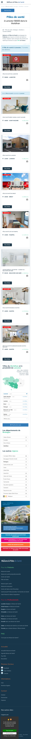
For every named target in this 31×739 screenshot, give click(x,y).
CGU (2, 683)
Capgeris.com (5, 714)
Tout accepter (9, 730)
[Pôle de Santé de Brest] (15, 181)
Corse (15, 467)
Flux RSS (3, 656)
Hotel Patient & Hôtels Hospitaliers (10, 594)
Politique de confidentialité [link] (10, 735)
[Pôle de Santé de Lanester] (15, 61)
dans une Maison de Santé (10, 621)
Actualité (4, 647)
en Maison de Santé (11, 604)
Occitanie (15, 487)
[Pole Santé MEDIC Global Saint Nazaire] (15, 105)
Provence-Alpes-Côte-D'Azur (15, 493)
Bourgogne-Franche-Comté (15, 459)
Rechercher (7, 10)
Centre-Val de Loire (15, 464)
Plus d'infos (7, 87)
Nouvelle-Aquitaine (15, 484)
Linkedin (5, 673)
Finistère (15, 440)
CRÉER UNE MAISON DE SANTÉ (15, 544)
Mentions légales (5, 685)
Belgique (17, 496)
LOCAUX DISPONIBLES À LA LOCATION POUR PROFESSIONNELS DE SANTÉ (15, 540)
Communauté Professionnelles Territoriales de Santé (15, 591)
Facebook (6, 668)
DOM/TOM (6, 470)
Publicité (3, 700)
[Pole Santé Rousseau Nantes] (15, 295)
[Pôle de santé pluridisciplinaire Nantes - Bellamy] (15, 333)
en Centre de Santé (8, 609)
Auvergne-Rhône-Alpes (15, 456)
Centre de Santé (5, 577)
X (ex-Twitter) (7, 670)
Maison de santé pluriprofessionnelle (11, 574)
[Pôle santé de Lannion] (15, 143)
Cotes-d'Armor (15, 437)
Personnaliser (9, 733)
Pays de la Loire (15, 490)
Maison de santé (5, 571)
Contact (3, 695)
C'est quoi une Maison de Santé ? (10, 637)
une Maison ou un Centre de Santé (14, 625)
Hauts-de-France (15, 476)
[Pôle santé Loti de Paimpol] (15, 219)
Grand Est (15, 473)
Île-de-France (15, 479)
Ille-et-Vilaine (7, 443)
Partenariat (4, 697)
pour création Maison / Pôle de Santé (13, 628)
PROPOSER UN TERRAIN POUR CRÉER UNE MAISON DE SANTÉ (15, 549)
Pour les (7, 567)
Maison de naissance (6, 586)
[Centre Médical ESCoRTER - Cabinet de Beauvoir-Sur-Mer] (15, 257)
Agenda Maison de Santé (8, 653)
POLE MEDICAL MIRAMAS (8, 503)
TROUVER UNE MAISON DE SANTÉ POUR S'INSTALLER (15, 535)
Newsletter (4, 658)
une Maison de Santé (8, 616)
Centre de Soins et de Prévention (10, 589)
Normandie (15, 482)
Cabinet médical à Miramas (10, 523)
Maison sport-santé (6, 583)
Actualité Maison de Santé (8, 650)
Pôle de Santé (5, 579)
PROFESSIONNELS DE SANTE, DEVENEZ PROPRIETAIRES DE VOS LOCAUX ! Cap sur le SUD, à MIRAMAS (13, 528)
